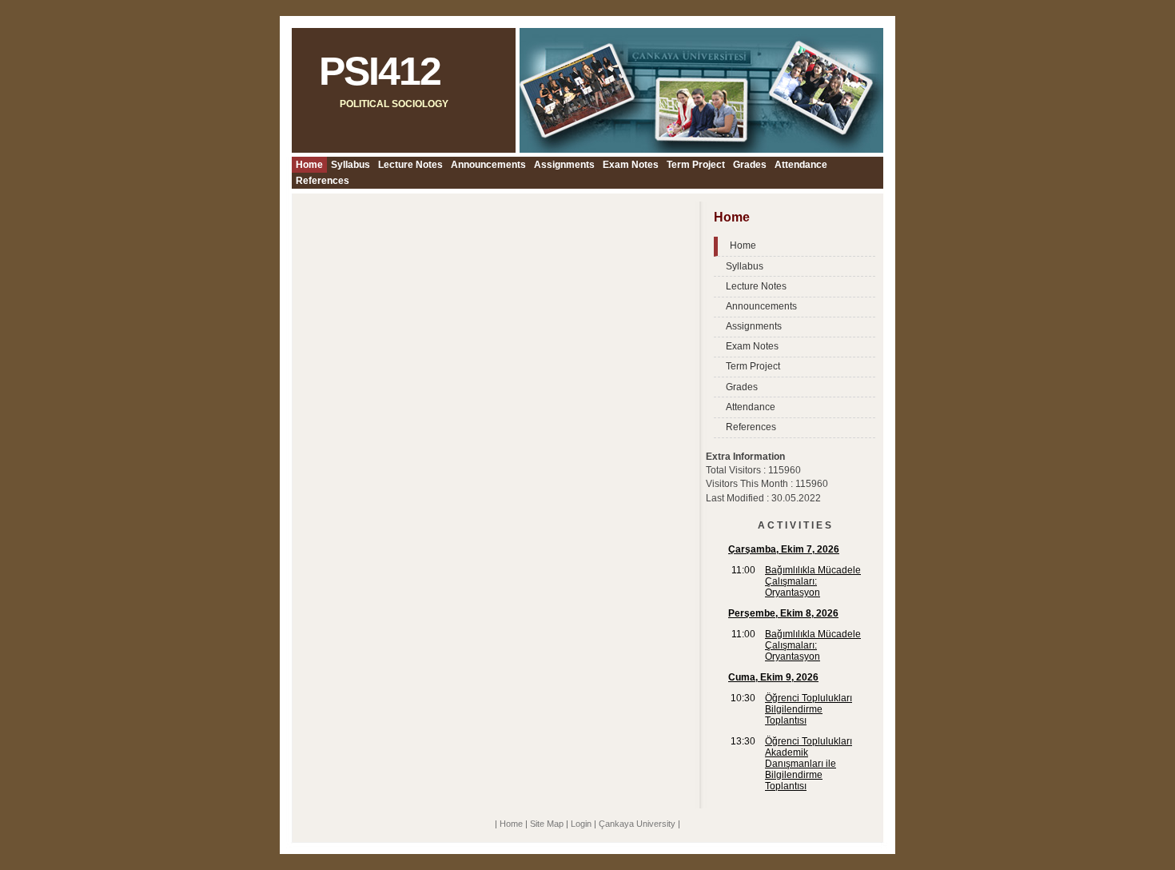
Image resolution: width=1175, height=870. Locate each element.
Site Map (547, 823)
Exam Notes (631, 164)
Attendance (801, 164)
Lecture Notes (410, 164)
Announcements (488, 164)
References (322, 180)
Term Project (696, 164)
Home (309, 164)
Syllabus (350, 164)
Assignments (564, 164)
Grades (750, 164)
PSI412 (379, 71)
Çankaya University (637, 823)
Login (581, 823)
